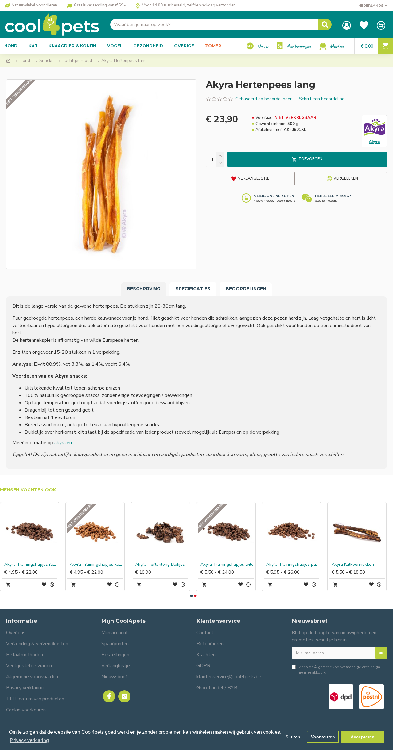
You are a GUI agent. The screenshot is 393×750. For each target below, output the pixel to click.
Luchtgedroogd (77, 60)
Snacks (46, 60)
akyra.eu (63, 442)
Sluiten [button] (293, 736)
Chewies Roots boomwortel (74, 564)
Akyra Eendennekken (134, 564)
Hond (25, 60)
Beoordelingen (246, 288)
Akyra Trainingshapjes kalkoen (336, 564)
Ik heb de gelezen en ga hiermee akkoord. (339, 669)
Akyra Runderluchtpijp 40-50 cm (205, 564)
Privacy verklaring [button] (29, 740)
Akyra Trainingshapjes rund (271, 564)
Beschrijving (143, 288)
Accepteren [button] (363, 736)
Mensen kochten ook (28, 490)
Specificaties (193, 288)
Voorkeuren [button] (323, 736)
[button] (191, 596)
